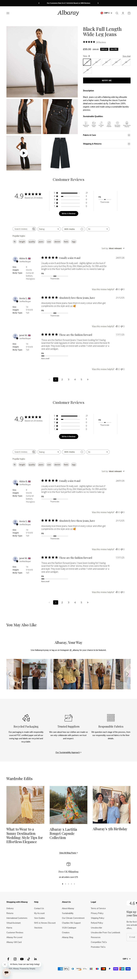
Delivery (10, 908)
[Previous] (38, 3)
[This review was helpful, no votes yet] (117, 289)
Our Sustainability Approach (68, 752)
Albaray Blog (67, 937)
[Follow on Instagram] (15, 959)
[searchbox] (22, 229)
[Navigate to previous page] (49, 379)
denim (57, 241)
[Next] (98, 3)
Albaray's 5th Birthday (110, 828)
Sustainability (67, 913)
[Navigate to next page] (87, 379)
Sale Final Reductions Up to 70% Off (68, 3)
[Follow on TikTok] (29, 959)
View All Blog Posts (67, 853)
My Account (39, 913)
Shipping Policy (97, 918)
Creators (66, 932)
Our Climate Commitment (73, 918)
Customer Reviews (14, 932)
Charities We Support (71, 923)
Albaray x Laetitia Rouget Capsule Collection (63, 833)
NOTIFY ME (107, 81)
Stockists (38, 928)
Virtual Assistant (13, 923)
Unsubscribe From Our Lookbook (105, 932)
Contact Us (39, 908)
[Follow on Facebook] (8, 959)
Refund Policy (97, 923)
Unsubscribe (96, 928)
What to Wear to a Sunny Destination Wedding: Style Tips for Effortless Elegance (24, 835)
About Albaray (68, 908)
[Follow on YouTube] (22, 959)
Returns (9, 913)
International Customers (16, 918)
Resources (95, 937)
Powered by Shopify (27, 969)
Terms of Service (98, 908)
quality (32, 241)
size (49, 241)
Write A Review (68, 213)
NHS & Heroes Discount (45, 923)
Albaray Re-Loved (14, 937)
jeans (41, 241)
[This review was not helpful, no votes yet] (122, 289)
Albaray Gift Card (14, 942)
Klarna (9, 928)
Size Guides (39, 918)
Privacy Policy (97, 913)
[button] (10, 674)
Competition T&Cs (99, 942)
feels (66, 241)
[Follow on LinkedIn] (35, 959)
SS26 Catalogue (69, 928)
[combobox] (49, 229)
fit (15, 241)
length (22, 241)
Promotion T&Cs (98, 947)
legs (74, 241)
